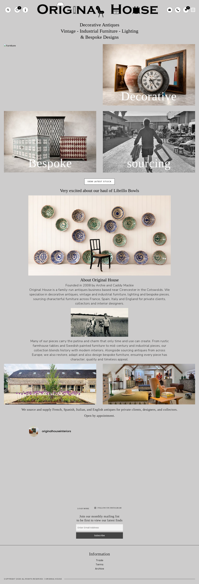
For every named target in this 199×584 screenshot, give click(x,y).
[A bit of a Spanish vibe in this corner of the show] (117, 470)
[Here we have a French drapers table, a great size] (81, 491)
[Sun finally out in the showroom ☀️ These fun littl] (153, 470)
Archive (99, 568)
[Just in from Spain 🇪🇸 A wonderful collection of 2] (117, 449)
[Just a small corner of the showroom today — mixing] (45, 491)
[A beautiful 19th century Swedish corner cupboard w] (81, 470)
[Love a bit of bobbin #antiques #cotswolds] (45, 449)
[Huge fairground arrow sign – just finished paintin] (117, 491)
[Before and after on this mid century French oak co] (81, 449)
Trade (99, 560)
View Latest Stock (99, 181)
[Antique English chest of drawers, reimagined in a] (153, 491)
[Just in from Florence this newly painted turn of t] (45, 470)
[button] (8, 10)
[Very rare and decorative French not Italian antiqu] (153, 449)
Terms (99, 564)
